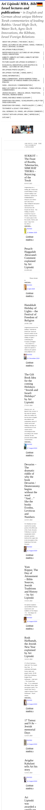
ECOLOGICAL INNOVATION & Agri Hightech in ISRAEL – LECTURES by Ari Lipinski (19, 66)
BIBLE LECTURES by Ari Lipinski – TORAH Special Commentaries (21, 89)
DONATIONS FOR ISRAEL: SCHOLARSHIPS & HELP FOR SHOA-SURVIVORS (22, 101)
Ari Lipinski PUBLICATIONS (12, 49)
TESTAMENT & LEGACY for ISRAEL (15, 108)
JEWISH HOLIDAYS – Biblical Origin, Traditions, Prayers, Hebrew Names (21, 94)
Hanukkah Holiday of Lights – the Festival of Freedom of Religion (31, 312)
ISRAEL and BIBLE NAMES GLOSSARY (16, 98)
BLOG (31, 42)
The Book (23, 42)
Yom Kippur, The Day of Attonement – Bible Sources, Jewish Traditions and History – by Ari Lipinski (31, 582)
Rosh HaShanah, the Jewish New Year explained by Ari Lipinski (30, 647)
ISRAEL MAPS (26, 73)
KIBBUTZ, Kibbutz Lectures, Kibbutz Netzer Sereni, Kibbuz (20, 58)
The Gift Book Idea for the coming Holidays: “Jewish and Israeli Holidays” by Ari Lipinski (31, 388)
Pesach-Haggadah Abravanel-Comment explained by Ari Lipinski (30, 258)
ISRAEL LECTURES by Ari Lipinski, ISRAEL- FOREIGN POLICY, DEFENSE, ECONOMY (22, 45)
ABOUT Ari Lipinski (9, 42)
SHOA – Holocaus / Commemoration (17, 85)
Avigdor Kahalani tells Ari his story (30, 765)
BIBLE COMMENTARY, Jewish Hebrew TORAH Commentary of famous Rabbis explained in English (20, 80)
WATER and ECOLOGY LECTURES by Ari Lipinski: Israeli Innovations (21, 53)
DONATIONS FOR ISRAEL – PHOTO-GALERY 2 (18, 105)
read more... (27, 226)
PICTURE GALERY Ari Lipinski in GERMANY (18, 62)
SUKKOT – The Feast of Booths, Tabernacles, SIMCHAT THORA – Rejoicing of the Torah (31, 168)
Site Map (6, 117)
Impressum (34, 114)
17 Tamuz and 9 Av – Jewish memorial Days (30, 726)
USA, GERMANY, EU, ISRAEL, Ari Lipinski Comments (22, 111)
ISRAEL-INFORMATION (10, 76)
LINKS (39, 105)
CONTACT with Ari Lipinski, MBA (15, 114)
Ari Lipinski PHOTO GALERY (13, 70)
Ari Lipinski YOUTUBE (10, 73)
